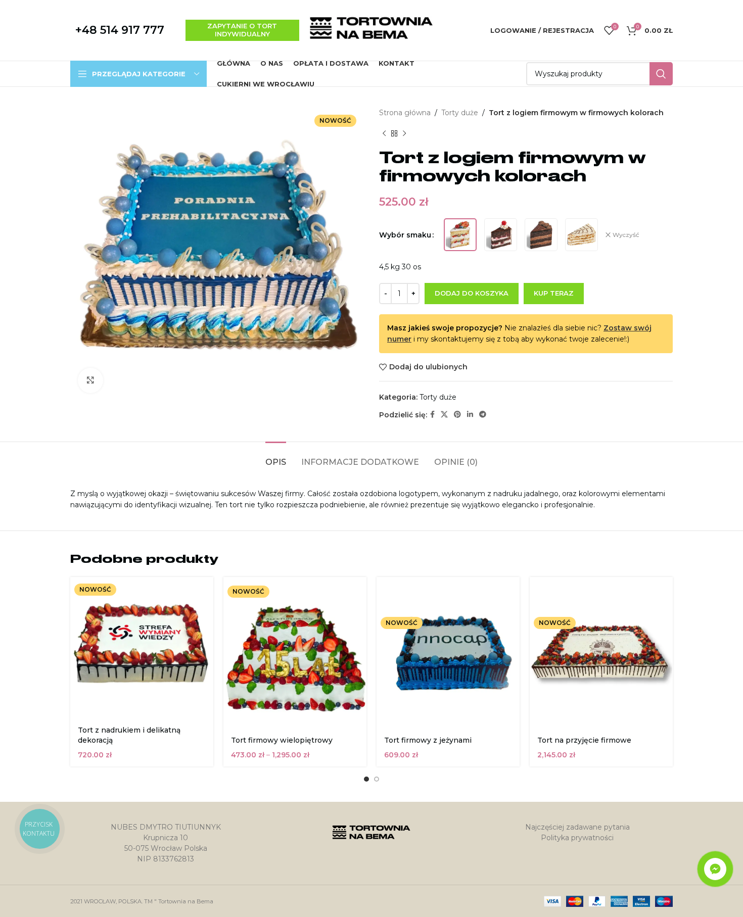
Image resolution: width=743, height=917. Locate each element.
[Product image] (294, 653)
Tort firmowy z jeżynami (428, 740)
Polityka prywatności (577, 837)
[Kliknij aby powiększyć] (90, 380)
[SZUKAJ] (661, 73)
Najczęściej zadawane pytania (577, 827)
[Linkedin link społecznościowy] (470, 414)
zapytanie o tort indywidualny (242, 30)
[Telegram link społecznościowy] (482, 414)
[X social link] (444, 414)
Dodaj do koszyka (471, 293)
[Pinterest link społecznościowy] (457, 414)
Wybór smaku (405, 234)
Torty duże (459, 112)
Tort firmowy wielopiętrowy (282, 740)
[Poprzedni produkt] (384, 133)
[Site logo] (371, 29)
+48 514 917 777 (119, 30)
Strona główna (405, 112)
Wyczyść (626, 234)
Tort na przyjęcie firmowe (584, 740)
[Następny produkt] (404, 133)
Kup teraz (554, 293)
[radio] (460, 234)
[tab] (275, 457)
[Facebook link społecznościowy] (432, 414)
